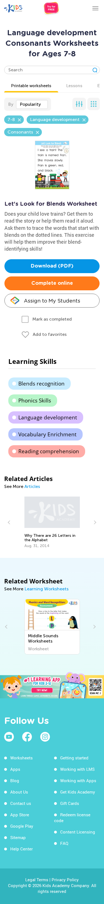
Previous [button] (9, 522)
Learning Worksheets (46, 588)
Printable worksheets (31, 85)
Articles (32, 486)
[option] (52, 522)
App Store (19, 814)
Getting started (74, 758)
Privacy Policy (65, 879)
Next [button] (94, 522)
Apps (15, 769)
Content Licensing (77, 832)
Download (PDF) (52, 266)
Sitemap (18, 837)
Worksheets (21, 758)
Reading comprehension (48, 451)
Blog (14, 780)
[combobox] (32, 104)
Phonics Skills (34, 400)
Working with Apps (78, 780)
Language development (47, 417)
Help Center (21, 849)
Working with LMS (77, 769)
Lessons (74, 85)
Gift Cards (69, 803)
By (10, 104)
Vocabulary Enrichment (47, 434)
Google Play (21, 826)
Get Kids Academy (77, 792)
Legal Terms (36, 879)
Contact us (20, 803)
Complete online (52, 283)
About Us (19, 792)
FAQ (64, 843)
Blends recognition (41, 383)
